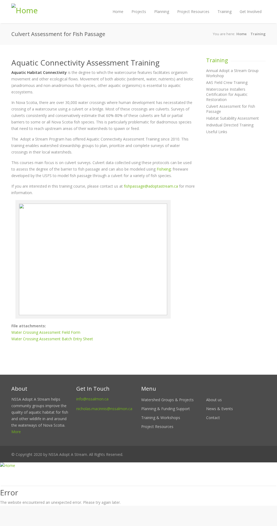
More (16, 431)
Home (118, 11)
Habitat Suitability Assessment (232, 118)
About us (214, 399)
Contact (213, 417)
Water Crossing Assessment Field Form (45, 332)
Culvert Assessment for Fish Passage (230, 109)
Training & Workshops (160, 417)
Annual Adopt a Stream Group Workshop (232, 73)
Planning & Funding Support (165, 408)
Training (224, 11)
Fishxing (164, 169)
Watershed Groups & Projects (167, 399)
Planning (161, 11)
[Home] (138, 465)
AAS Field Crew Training (227, 82)
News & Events (219, 408)
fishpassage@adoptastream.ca (151, 186)
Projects (138, 11)
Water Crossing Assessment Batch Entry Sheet (52, 338)
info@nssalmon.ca (92, 398)
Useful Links (216, 131)
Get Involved (251, 11)
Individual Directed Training (229, 125)
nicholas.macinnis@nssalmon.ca (104, 408)
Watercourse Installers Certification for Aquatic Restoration (227, 94)
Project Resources (193, 11)
